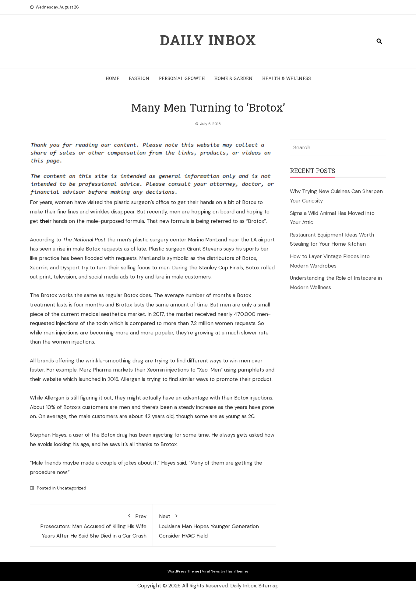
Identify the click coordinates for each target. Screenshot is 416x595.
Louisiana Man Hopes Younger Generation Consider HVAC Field (209, 526)
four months (89, 304)
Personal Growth (182, 78)
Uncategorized (71, 488)
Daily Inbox (208, 40)
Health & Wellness (286, 78)
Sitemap (269, 585)
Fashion (139, 78)
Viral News (211, 571)
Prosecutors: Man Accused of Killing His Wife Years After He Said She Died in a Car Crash (93, 526)
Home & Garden (233, 78)
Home (112, 78)
